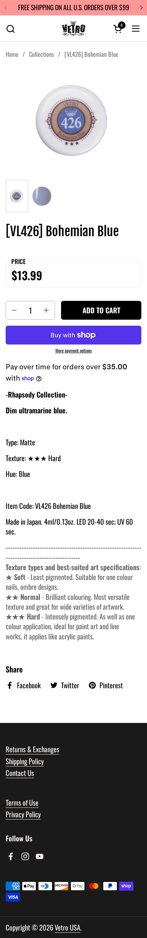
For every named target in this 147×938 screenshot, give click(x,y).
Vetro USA (67, 927)
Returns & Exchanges (32, 749)
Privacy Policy (23, 814)
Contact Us (20, 773)
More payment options (73, 351)
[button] (10, 28)
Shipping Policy (25, 761)
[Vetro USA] (73, 28)
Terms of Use (22, 802)
